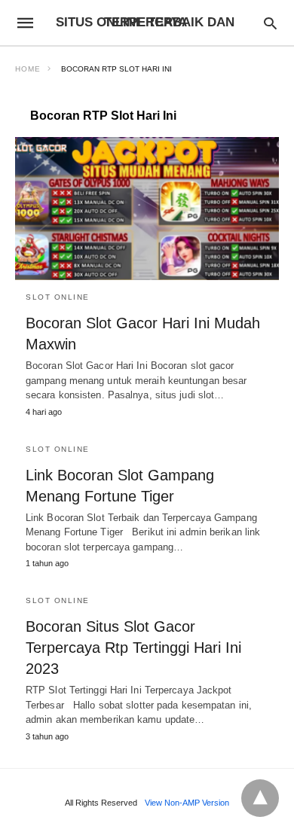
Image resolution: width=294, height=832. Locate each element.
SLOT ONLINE (58, 297)
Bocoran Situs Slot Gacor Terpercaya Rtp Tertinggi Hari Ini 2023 (133, 647)
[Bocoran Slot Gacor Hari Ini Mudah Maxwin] (147, 208)
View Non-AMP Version (187, 802)
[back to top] (260, 798)
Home (28, 69)
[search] (270, 23)
